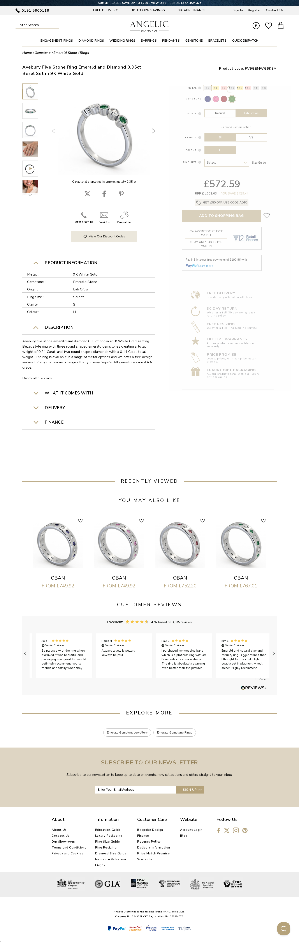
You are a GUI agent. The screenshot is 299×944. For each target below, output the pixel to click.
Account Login (191, 830)
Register (254, 10)
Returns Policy (149, 842)
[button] (25, 653)
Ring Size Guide (107, 842)
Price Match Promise (153, 854)
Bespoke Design (150, 830)
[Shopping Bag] (280, 26)
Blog (184, 836)
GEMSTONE (194, 41)
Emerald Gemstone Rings (174, 732)
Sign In (238, 10)
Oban (58, 578)
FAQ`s (100, 865)
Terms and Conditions (69, 848)
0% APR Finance (192, 10)
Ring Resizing (106, 848)
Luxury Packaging (108, 836)
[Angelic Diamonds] (149, 30)
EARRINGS (149, 41)
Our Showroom (63, 842)
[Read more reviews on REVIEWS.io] (254, 688)
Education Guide (108, 830)
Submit (56, 24)
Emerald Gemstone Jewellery (127, 732)
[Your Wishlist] (268, 26)
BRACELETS (217, 41)
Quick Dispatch (245, 41)
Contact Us (274, 10)
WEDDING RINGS (122, 41)
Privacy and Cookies (67, 854)
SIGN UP (192, 789)
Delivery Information (153, 848)
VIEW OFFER (160, 3)
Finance (143, 836)
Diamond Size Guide (111, 854)
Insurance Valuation (110, 859)
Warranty (144, 859)
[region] (149, 653)
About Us (59, 830)
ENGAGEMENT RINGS (56, 41)
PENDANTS (171, 41)
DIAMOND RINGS (91, 41)
